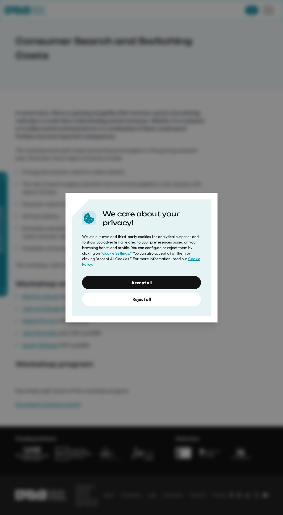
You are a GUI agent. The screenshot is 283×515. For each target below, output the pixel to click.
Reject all (141, 299)
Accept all (141, 282)
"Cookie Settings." (116, 253)
